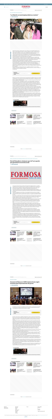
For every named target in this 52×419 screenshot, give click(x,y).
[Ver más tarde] (10, 16)
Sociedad (29, 4)
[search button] (4, 4)
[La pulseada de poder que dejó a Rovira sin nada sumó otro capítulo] (29, 122)
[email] (15, 16)
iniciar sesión (24, 148)
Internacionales (16, 4)
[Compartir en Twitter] (14, 16)
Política (26, 4)
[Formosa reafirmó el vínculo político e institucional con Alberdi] (13, 122)
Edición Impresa (46, 4)
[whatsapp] (12, 16)
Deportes (7, 4)
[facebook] (13, 16)
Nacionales (20, 4)
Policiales (23, 4)
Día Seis (10, 4)
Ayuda (46, 415)
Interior (12, 4)
